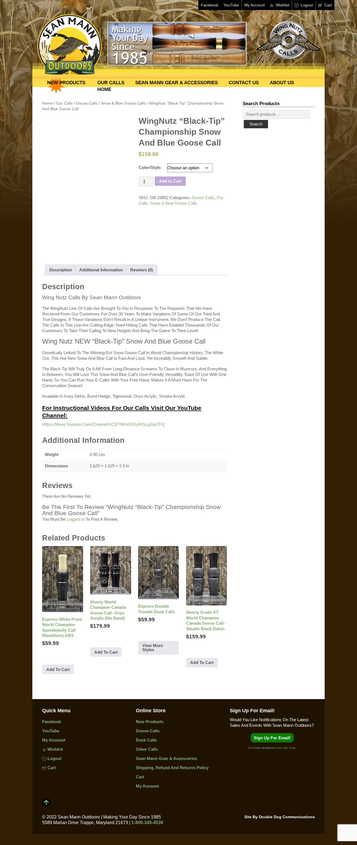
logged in (76, 519)
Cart (327, 5)
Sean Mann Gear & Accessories (176, 82)
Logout (306, 5)
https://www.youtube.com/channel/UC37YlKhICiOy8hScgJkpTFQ (103, 424)
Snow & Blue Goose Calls (173, 203)
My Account (254, 5)
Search (255, 124)
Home (104, 89)
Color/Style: (150, 167)
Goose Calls (203, 197)
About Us (282, 82)
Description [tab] (60, 269)
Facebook (209, 5)
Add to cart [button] (58, 669)
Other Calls (147, 749)
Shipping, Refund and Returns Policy (172, 767)
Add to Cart (170, 181)
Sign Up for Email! (272, 737)
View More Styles (152, 647)
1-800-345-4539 (147, 822)
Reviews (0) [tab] (141, 269)
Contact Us (244, 82)
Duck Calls (146, 740)
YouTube (231, 5)
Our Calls (110, 82)
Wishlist (282, 5)
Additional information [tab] (101, 269)
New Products (66, 82)
